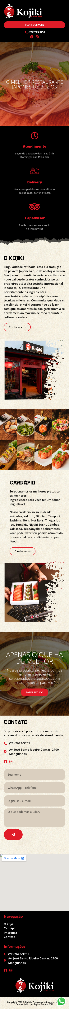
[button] (62, 12)
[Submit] (13, 834)
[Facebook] (32, 37)
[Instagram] (37, 37)
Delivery (34, 182)
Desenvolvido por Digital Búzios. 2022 (34, 1004)
